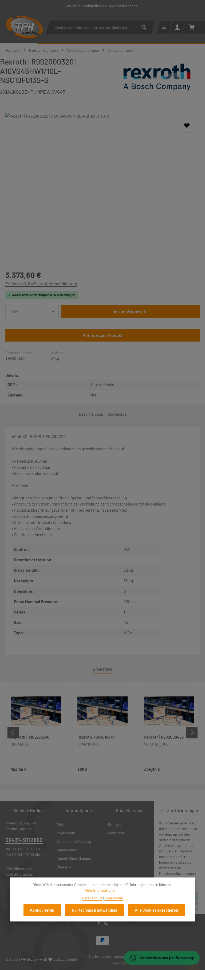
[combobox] (91, 27)
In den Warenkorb (130, 311)
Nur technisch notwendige (94, 910)
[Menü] (164, 27)
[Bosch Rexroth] (157, 78)
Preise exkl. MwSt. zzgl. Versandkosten (41, 283)
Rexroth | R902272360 (30, 737)
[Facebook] (99, 923)
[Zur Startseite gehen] (24, 27)
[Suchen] (144, 27)
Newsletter (116, 833)
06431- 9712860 (24, 839)
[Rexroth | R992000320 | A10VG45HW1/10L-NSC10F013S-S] (102, 185)
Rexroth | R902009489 (164, 737)
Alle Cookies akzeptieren (156, 910)
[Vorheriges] (13, 732)
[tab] (91, 414)
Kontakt (114, 824)
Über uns (64, 867)
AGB (60, 824)
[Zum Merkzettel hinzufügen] (186, 125)
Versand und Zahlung (74, 841)
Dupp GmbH (68, 959)
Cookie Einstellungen (74, 858)
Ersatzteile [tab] (102, 669)
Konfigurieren (42, 910)
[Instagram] (106, 923)
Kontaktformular (18, 874)
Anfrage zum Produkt (103, 335)
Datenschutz (67, 850)
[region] (102, 185)
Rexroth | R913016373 (95, 737)
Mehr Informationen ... (102, 890)
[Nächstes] (192, 732)
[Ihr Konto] (177, 27)
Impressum (66, 833)
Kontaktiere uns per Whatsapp (166, 957)
